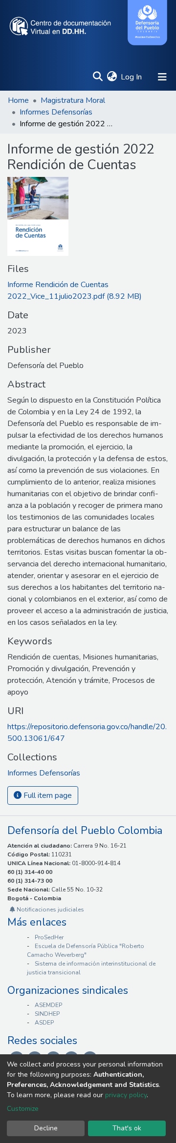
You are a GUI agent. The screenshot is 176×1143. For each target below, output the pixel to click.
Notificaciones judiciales (49, 909)
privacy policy (126, 1095)
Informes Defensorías (56, 112)
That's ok (126, 1128)
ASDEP (44, 1023)
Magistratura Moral (73, 100)
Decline (46, 1128)
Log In (132, 77)
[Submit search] (97, 77)
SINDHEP (47, 1014)
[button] (112, 77)
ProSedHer (49, 937)
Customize (23, 1108)
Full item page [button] (47, 795)
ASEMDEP (48, 1005)
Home (18, 100)
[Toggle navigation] (162, 77)
